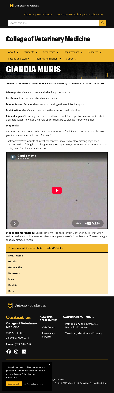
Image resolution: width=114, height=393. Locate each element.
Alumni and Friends (49, 59)
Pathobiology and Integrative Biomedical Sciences (81, 325)
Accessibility (95, 383)
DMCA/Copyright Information (76, 383)
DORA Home (15, 255)
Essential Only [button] (14, 384)
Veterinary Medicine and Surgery (83, 333)
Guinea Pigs (15, 267)
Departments (73, 52)
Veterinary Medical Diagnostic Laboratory (80, 14)
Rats (11, 291)
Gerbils (76, 83)
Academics (51, 52)
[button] (33, 383)
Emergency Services (48, 335)
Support (71, 58)
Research (95, 52)
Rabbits (12, 285)
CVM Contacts (50, 327)
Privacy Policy (20, 374)
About (13, 52)
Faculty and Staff (19, 59)
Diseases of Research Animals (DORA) (43, 83)
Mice (11, 279)
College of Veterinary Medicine (48, 38)
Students (31, 52)
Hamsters (14, 273)
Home (10, 83)
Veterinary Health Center (38, 14)
